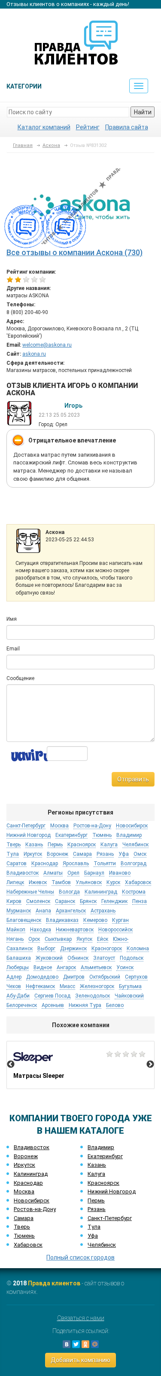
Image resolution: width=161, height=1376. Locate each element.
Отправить (133, 779)
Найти (143, 112)
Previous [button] (10, 1064)
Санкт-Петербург (110, 1218)
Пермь (96, 1200)
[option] (80, 1065)
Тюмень (24, 1236)
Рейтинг (88, 127)
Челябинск (102, 1245)
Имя (11, 619)
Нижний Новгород (112, 1191)
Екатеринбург (105, 1156)
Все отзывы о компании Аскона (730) (74, 252)
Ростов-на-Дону (35, 1209)
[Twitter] (76, 1344)
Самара (23, 1218)
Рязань (97, 1209)
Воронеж (26, 1156)
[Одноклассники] (85, 1344)
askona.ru (34, 354)
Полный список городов (80, 1257)
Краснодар (28, 1183)
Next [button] (150, 1064)
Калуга (96, 1174)
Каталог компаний (44, 127)
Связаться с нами (80, 1318)
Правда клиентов (54, 1283)
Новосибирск (31, 1200)
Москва (24, 1191)
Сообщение (20, 678)
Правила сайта (126, 127)
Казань (97, 1165)
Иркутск (24, 1165)
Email (13, 649)
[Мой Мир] (95, 1344)
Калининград (31, 1174)
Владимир (101, 1147)
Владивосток (31, 1147)
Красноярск (103, 1183)
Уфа (93, 1236)
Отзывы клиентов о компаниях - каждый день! (67, 4)
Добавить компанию (80, 1360)
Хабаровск (28, 1245)
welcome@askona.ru (47, 345)
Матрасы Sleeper (80, 1065)
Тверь (22, 1226)
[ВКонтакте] (66, 1344)
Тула (94, 1226)
